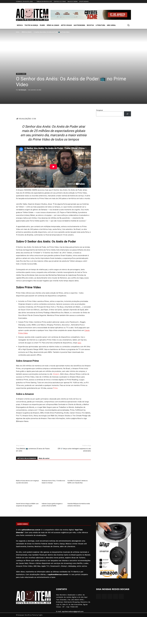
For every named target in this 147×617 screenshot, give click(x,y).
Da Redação (22, 90)
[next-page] (20, 510)
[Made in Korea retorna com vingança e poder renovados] (27, 471)
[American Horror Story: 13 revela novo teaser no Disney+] (53, 471)
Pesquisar (99, 110)
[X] (126, 1)
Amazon (56, 374)
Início (17, 32)
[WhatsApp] (18, 111)
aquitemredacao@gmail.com (73, 611)
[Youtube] (129, 1)
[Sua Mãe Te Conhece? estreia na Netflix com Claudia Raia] (79, 471)
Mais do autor (44, 458)
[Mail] (124, 1)
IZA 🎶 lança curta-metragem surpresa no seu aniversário (74, 450)
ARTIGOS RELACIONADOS (26, 458)
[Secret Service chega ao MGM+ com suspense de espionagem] (27, 494)
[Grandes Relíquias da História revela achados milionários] (79, 494)
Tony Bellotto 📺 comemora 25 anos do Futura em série (33, 450)
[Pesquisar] (127, 113)
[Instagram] (121, 1)
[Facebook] (118, 1)
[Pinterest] (33, 111)
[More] (38, 111)
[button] (128, 25)
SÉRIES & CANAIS (26, 32)
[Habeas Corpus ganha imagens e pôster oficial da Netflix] (53, 494)
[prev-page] (17, 510)
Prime (55, 388)
